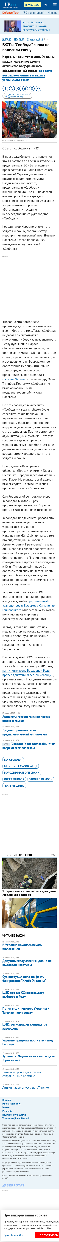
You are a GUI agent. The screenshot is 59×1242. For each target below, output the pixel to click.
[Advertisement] (29, 287)
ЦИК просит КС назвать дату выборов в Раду (23, 994)
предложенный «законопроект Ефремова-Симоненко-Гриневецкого (29, 605)
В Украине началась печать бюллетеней (22, 947)
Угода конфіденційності (15, 1118)
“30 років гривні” (33, 13)
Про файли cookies (13, 1235)
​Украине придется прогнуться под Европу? (27, 1042)
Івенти (6, 1107)
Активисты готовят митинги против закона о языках (26, 718)
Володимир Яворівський (21, 772)
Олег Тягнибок (14, 779)
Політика (19, 38)
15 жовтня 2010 (35, 39)
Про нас (6, 1100)
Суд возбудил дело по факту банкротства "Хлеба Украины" (24, 978)
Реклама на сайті (11, 1103)
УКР (46, 5)
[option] (29, 26)
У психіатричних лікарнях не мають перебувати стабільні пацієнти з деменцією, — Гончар (38, 29)
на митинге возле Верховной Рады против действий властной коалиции (27, 672)
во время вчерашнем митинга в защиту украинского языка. (27, 75)
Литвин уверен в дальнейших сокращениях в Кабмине (21, 1074)
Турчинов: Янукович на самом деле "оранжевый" (28, 1058)
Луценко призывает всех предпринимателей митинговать (24, 732)
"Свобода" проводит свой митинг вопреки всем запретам (28, 746)
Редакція (7, 1111)
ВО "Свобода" (13, 759)
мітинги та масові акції (20, 766)
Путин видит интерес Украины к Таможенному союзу (25, 1010)
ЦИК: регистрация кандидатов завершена (24, 1026)
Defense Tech (10, 13)
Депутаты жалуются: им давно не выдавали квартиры (27, 963)
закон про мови (40, 779)
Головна (6, 38)
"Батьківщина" (14, 785)
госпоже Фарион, (14, 379)
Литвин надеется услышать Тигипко (25, 1087)
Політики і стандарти (14, 1114)
